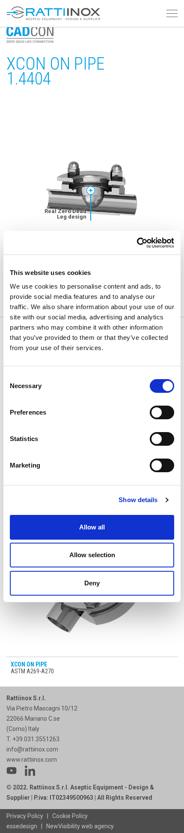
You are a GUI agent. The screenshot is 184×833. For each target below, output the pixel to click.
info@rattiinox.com (32, 749)
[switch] (162, 412)
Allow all (92, 527)
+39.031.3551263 (36, 739)
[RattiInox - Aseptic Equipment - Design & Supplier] (53, 13)
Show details (138, 499)
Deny (92, 583)
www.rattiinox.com (31, 759)
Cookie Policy (70, 816)
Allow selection (92, 554)
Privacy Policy (24, 816)
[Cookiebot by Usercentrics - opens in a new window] (136, 242)
